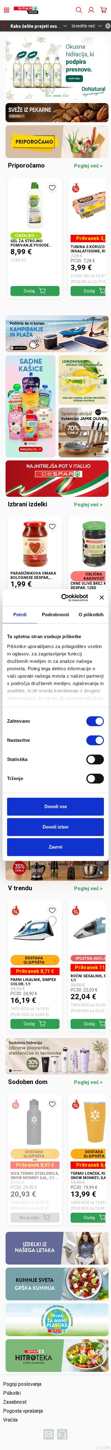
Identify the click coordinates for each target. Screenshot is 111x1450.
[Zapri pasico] (102, 598)
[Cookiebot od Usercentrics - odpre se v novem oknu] (65, 598)
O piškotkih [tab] (91, 614)
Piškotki (12, 1393)
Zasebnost (15, 1402)
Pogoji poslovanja (22, 1384)
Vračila (10, 1420)
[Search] (79, 10)
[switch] (95, 740)
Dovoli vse (55, 806)
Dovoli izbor (56, 826)
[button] (26, 10)
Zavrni (55, 847)
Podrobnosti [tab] (55, 614)
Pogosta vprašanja (23, 1411)
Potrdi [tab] (20, 614)
